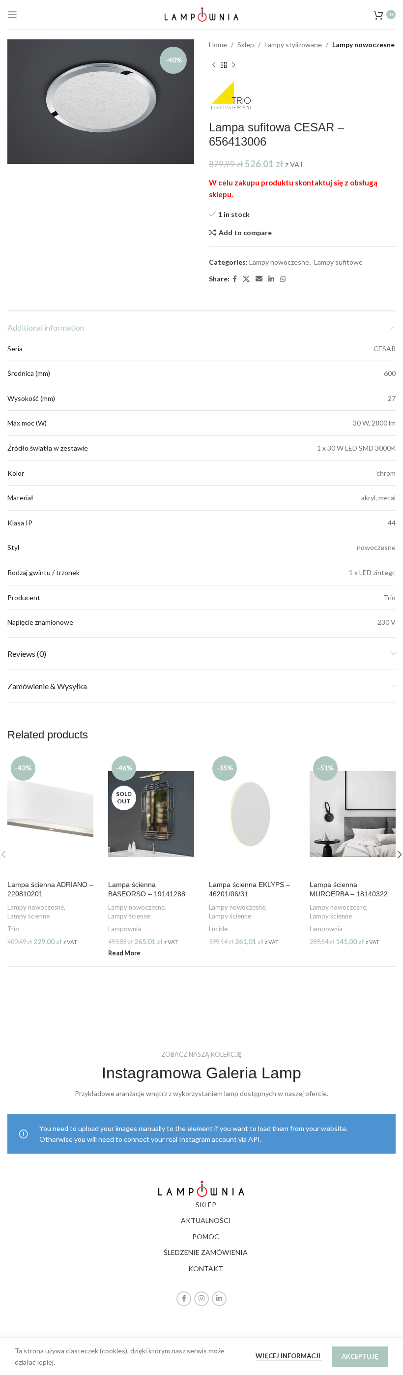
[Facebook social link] (235, 279)
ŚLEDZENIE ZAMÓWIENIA (206, 1252)
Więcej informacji (289, 1356)
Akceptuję (360, 1356)
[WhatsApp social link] (283, 279)
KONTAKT (205, 1268)
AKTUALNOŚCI (206, 1220)
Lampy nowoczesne (363, 44)
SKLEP (206, 1204)
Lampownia (124, 929)
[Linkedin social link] (271, 279)
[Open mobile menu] (12, 15)
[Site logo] (201, 13)
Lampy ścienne (28, 916)
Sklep (245, 44)
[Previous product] (214, 65)
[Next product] (233, 65)
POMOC (205, 1236)
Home (218, 44)
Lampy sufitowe (338, 262)
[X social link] (246, 279)
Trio (13, 929)
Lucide (218, 929)
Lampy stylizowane (293, 44)
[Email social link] (259, 279)
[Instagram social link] (201, 1298)
